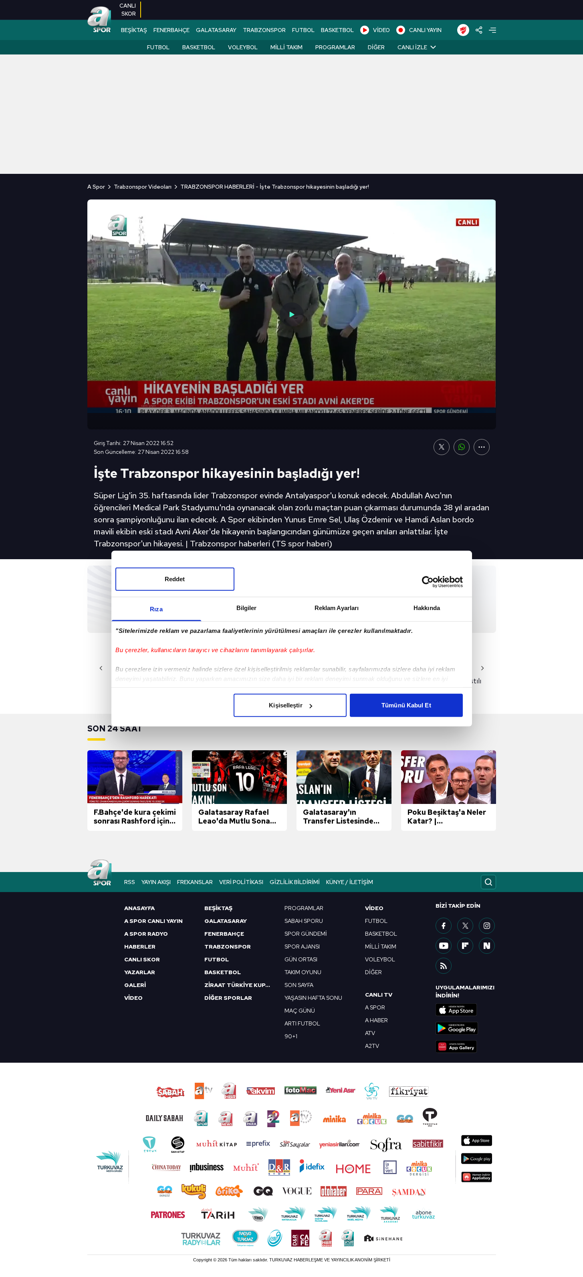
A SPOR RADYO (146, 933)
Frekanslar (195, 882)
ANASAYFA (139, 908)
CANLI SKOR (142, 959)
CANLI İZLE (412, 47)
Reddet (175, 579)
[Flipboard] (465, 946)
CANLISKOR (127, 9)
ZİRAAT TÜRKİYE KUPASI (239, 985)
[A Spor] (99, 20)
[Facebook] (444, 926)
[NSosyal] (487, 946)
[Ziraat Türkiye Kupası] (463, 30)
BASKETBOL (337, 30)
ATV (370, 1033)
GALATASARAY (216, 30)
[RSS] (444, 966)
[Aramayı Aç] (488, 882)
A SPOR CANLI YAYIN (153, 921)
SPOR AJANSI (302, 946)
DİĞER (373, 972)
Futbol (158, 47)
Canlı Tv (378, 994)
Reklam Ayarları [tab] (337, 607)
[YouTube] (444, 946)
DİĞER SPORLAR (228, 997)
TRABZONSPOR (264, 30)
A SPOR (375, 1007)
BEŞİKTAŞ (134, 30)
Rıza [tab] (156, 609)
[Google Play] (466, 1028)
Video (374, 908)
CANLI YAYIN (425, 30)
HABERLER (139, 946)
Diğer (376, 47)
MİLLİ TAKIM (380, 946)
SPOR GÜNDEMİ (305, 933)
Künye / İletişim (349, 882)
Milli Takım (286, 47)
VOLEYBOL (380, 959)
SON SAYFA (298, 985)
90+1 (290, 1036)
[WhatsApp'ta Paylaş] (462, 447)
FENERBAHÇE (171, 30)
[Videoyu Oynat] (292, 314)
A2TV (372, 1045)
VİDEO (381, 30)
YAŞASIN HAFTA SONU (313, 997)
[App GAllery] (466, 1046)
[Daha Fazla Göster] (482, 447)
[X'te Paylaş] (442, 447)
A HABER (376, 1020)
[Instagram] (487, 926)
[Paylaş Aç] (479, 30)
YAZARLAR (139, 972)
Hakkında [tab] (427, 607)
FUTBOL (303, 30)
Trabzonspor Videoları (142, 186)
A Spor (96, 186)
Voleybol (243, 47)
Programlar (335, 47)
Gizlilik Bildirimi (295, 882)
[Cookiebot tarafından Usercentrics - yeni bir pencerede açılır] (428, 582)
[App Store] (466, 1009)
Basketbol (198, 47)
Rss (129, 882)
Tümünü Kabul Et (406, 705)
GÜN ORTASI (300, 959)
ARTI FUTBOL (302, 1023)
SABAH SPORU (303, 921)
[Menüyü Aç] (492, 30)
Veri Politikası (241, 882)
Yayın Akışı (156, 882)
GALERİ (135, 985)
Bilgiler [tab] (246, 607)
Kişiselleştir (285, 705)
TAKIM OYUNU (302, 972)
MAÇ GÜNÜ (299, 1010)
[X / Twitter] (465, 926)
